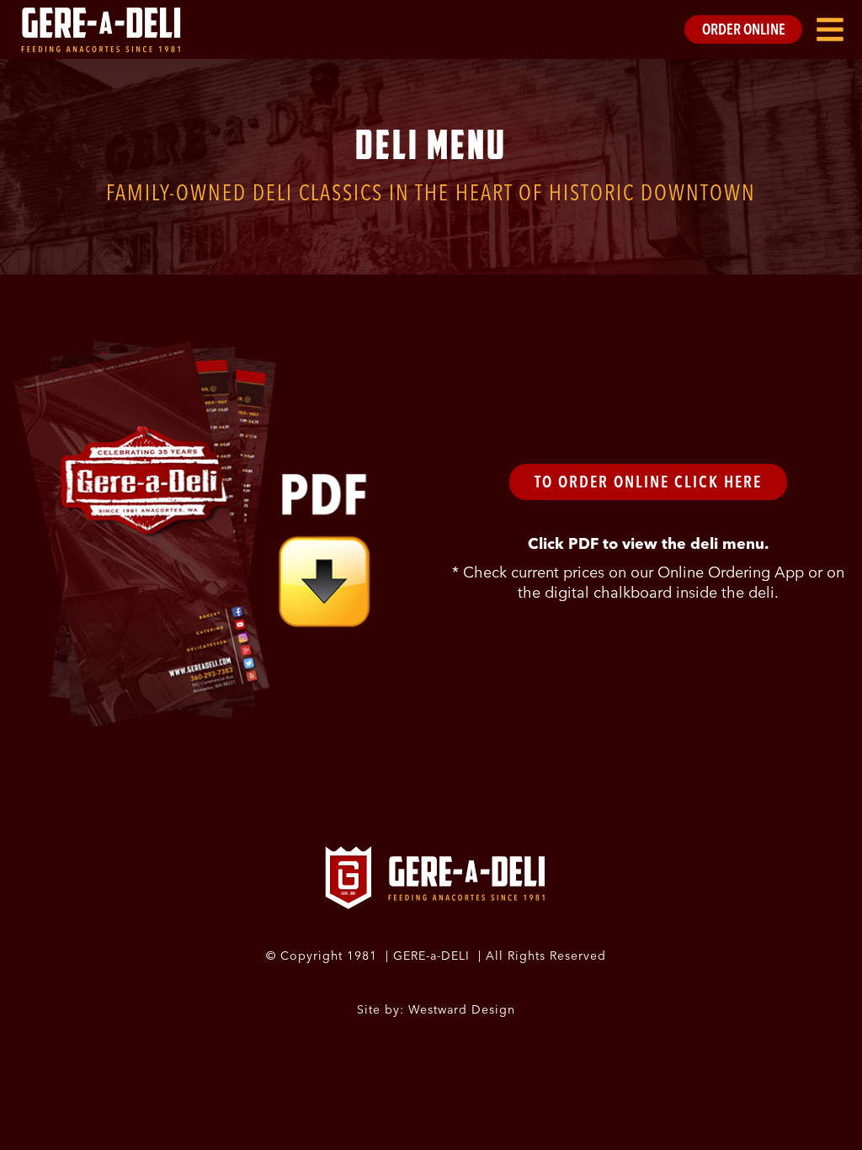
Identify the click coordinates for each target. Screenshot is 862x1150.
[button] (830, 29)
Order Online (743, 29)
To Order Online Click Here (648, 481)
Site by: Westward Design (436, 1009)
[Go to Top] (837, 1125)
